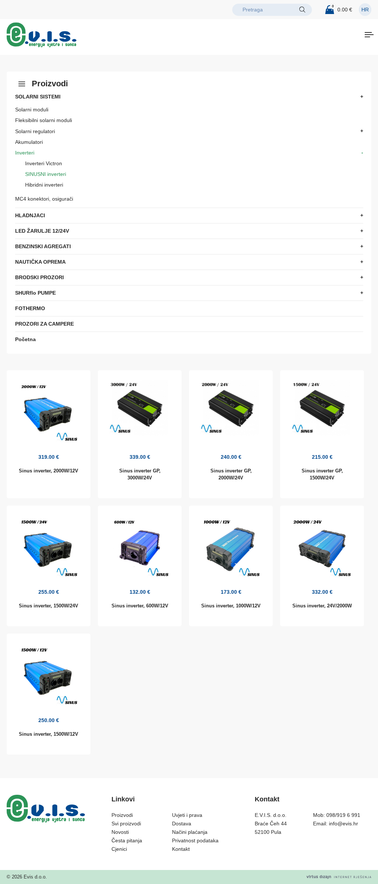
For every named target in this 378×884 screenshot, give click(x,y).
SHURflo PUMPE (35, 293)
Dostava (181, 823)
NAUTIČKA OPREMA (40, 262)
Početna (25, 339)
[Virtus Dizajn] (338, 877)
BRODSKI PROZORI (39, 277)
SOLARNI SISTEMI (38, 97)
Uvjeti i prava (187, 815)
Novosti (120, 832)
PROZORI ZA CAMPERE (44, 324)
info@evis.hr (343, 823)
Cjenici (119, 849)
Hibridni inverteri (44, 185)
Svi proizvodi (126, 823)
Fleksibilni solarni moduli (43, 120)
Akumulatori (29, 142)
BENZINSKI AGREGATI (43, 246)
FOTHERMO (30, 308)
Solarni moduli (31, 109)
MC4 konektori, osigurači (44, 199)
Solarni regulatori (35, 131)
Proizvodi (122, 815)
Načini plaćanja (189, 832)
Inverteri (24, 153)
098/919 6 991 (343, 815)
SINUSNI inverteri (45, 174)
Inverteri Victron (43, 163)
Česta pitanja (126, 840)
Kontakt (181, 849)
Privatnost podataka (195, 840)
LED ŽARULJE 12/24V (42, 231)
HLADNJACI (30, 215)
